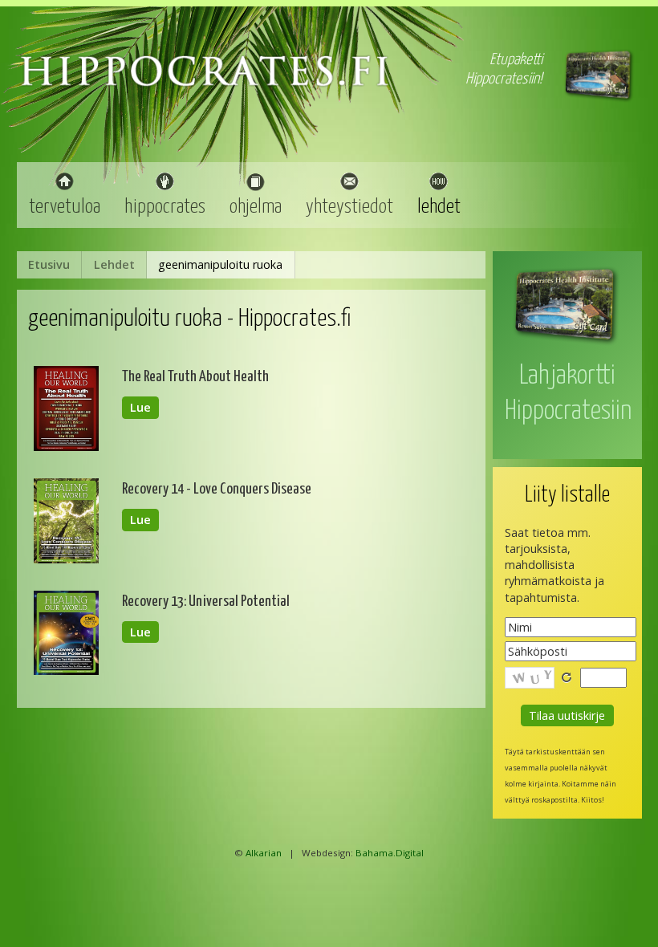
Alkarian (264, 853)
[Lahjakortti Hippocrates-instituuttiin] (567, 344)
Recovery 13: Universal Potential (206, 601)
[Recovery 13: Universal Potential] (66, 670)
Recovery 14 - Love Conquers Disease (216, 489)
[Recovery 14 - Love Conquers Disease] (66, 559)
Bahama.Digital (389, 853)
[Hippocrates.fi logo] (204, 84)
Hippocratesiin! (503, 79)
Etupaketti (515, 59)
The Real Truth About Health (195, 376)
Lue (140, 408)
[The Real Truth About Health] (66, 446)
